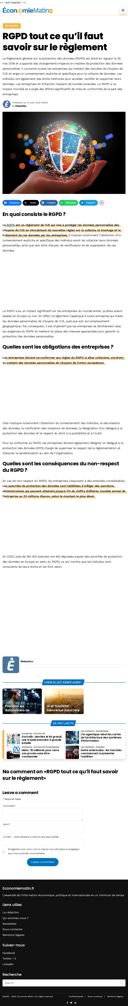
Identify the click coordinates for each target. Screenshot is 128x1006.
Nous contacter (12, 929)
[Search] (122, 982)
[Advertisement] (64, 281)
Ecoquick (11, 25)
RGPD (11, 225)
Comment (9, 806)
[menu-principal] (123, 10)
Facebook (8, 953)
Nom (6, 824)
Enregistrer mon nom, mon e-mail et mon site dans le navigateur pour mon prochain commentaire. (44, 851)
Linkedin (8, 964)
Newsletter (9, 923)
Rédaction (26, 661)
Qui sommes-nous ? (15, 918)
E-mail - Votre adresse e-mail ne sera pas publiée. (31, 836)
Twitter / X (9, 958)
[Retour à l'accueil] (57, 10)
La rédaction (10, 912)
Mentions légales (13, 935)
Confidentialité (76, 996)
